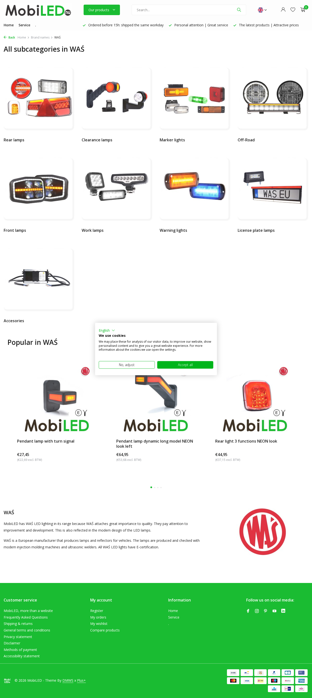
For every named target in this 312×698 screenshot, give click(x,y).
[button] (107, 330)
